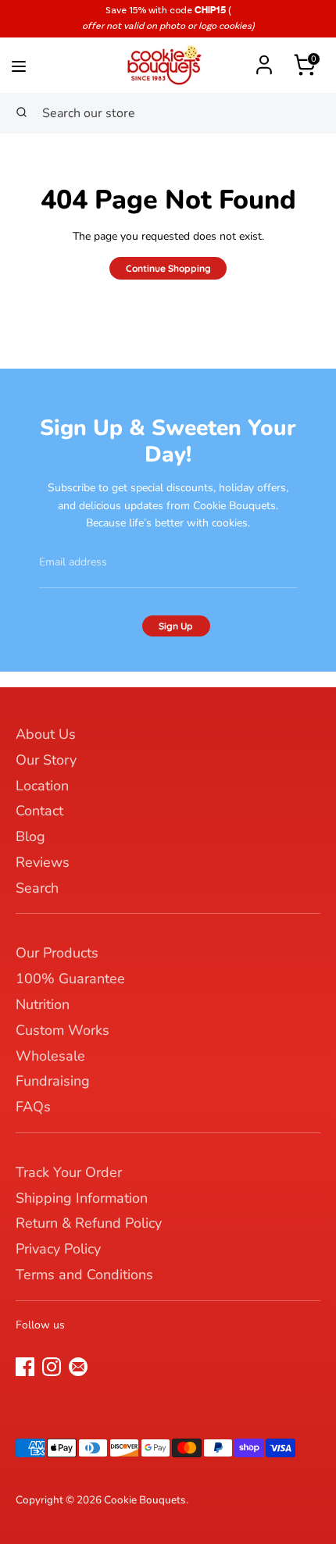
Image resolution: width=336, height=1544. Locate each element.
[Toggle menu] (43, 62)
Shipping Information (82, 1198)
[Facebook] (25, 1366)
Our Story (46, 760)
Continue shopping (168, 268)
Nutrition (43, 1004)
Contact (39, 810)
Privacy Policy (58, 1248)
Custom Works (62, 1030)
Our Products (57, 952)
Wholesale (50, 1056)
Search (37, 888)
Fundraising (53, 1081)
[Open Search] (21, 113)
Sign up (176, 626)
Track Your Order (69, 1172)
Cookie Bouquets (145, 1499)
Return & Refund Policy (89, 1223)
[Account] (264, 57)
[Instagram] (51, 1366)
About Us (46, 734)
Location (42, 785)
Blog (30, 836)
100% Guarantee (70, 978)
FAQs (33, 1106)
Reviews (43, 862)
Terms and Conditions (84, 1274)
